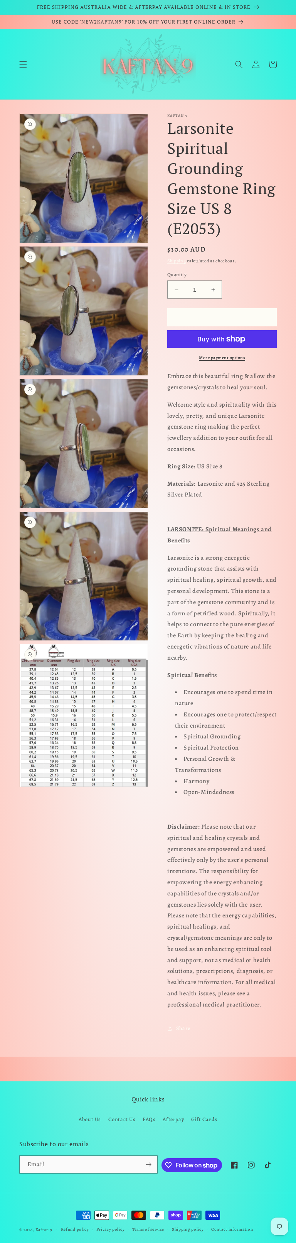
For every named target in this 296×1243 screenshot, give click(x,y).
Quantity (177, 274)
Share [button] (183, 1028)
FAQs (149, 1119)
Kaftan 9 (43, 1230)
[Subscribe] (148, 1164)
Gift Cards (204, 1119)
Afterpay (173, 1119)
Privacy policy (110, 1229)
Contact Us (122, 1119)
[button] (23, 64)
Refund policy (75, 1229)
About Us (90, 1119)
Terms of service (148, 1229)
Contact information (232, 1229)
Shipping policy (188, 1229)
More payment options (222, 358)
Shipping (176, 261)
